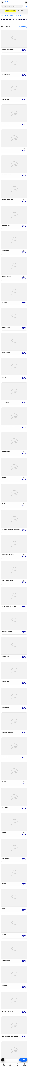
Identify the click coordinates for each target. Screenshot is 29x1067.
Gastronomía (18, 15)
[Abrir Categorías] (2, 2)
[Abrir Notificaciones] (26, 2)
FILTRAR (24, 1059)
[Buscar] (2, 6)
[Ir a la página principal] (7, 2)
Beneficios (12, 15)
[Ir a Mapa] (26, 6)
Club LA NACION (4, 15)
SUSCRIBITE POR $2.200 (10, 10)
